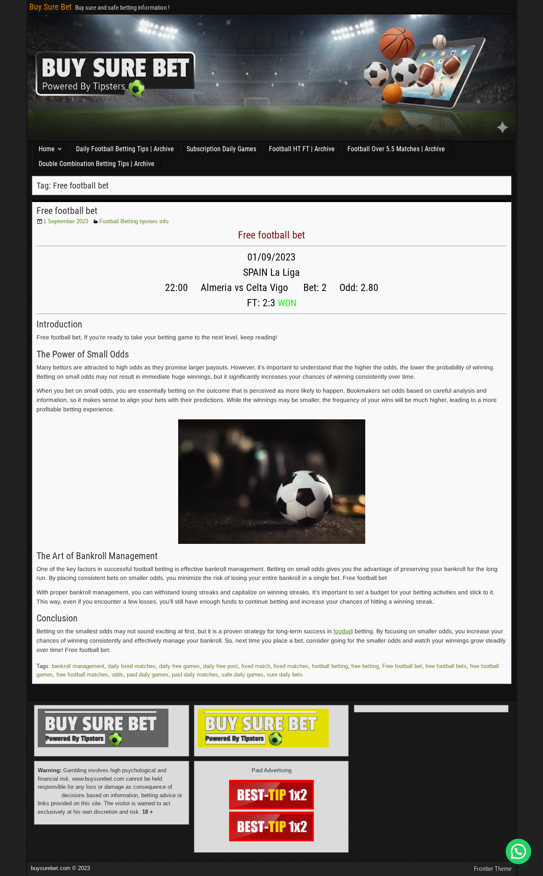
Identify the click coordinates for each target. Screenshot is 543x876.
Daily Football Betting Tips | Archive (125, 149)
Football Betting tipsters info (133, 221)
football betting (330, 666)
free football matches (82, 674)
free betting (365, 666)
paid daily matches (195, 674)
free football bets (446, 666)
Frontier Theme (493, 869)
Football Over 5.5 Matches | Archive (396, 149)
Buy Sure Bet (50, 7)
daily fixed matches (132, 666)
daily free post (220, 666)
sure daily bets (285, 674)
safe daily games (242, 674)
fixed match (255, 666)
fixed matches (291, 666)
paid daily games (147, 674)
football (343, 631)
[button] (518, 851)
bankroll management (78, 666)
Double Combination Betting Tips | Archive (96, 164)
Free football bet (67, 210)
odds (117, 674)
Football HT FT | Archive (302, 149)
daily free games (179, 666)
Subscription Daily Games (221, 149)
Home (47, 149)
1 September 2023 (65, 221)
